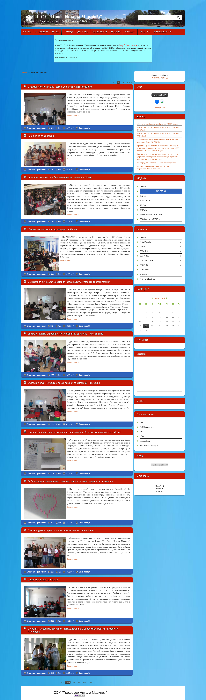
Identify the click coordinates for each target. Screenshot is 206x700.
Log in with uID (160, 95)
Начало (24, 72)
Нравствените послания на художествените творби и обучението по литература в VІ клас (74, 431)
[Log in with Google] (162, 101)
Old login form (159, 107)
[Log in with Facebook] (157, 102)
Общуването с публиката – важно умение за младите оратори (60, 86)
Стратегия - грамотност (36, 128)
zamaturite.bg (145, 441)
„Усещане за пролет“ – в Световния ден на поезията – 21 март (60, 177)
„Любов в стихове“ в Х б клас (43, 579)
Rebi (60, 128)
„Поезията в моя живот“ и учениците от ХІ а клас (53, 229)
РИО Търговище (146, 427)
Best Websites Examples (149, 445)
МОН (142, 422)
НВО (142, 436)
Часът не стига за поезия (41, 135)
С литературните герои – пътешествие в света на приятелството (61, 530)
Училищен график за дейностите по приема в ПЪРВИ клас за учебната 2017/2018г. (158, 140)
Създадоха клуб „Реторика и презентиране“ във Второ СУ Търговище (64, 382)
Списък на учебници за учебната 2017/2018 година (157, 124)
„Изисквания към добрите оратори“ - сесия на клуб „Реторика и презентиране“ (69, 281)
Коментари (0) (84, 128)
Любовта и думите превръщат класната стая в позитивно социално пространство (70, 481)
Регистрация (156, 77)
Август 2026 (159, 298)
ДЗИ (141, 431)
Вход (165, 77)
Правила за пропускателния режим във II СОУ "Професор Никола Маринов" (155, 167)
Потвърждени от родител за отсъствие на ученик (156, 162)
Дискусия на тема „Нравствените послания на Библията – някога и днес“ (66, 333)
